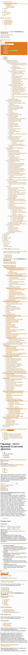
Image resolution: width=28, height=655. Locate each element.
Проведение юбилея (11, 348)
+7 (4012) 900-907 (7, 257)
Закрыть (5, 56)
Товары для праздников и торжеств (12, 251)
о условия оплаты (7, 558)
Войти (5, 10)
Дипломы (8, 312)
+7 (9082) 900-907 (7, 255)
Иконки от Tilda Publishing (7, 644)
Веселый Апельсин (15, 248)
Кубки (7, 311)
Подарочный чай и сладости (13, 366)
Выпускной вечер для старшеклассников (16, 353)
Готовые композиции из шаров (13, 379)
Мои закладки (6, 624)
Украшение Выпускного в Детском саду (16, 376)
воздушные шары (22, 580)
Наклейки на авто (10, 422)
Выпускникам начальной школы (17, 71)
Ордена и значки (10, 310)
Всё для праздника (5, 31)
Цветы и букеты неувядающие (13, 363)
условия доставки (16, 554)
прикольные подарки (12, 252)
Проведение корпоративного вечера (15, 349)
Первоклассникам (10, 299)
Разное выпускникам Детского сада (18, 298)
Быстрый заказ (4, 488)
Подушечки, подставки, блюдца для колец (16, 333)
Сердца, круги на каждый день (13, 385)
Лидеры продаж (10, 5)
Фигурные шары (10, 388)
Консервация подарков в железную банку (16, 371)
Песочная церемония (11, 331)
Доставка (5, 47)
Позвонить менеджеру (6, 575)
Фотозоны (8, 351)
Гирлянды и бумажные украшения (17, 208)
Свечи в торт (9, 397)
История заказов (7, 625)
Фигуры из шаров (10, 420)
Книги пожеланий (10, 325)
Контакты (5, 53)
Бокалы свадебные (10, 316)
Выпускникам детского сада (16, 85)
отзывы (5, 568)
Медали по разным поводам (13, 307)
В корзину (3, 487)
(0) (4, 15)
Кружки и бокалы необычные (13, 358)
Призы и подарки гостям (12, 334)
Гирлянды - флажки (14, 406)
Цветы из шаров (10, 374)
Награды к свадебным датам (13, 308)
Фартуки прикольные (11, 362)
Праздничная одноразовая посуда (17, 216)
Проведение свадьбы (11, 346)
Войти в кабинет (7, 623)
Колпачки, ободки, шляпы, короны (14, 416)
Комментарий (4, 529)
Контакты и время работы (7, 34)
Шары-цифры (9, 389)
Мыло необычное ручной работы (14, 368)
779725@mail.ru (7, 24)
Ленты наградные (10, 314)
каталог (6, 563)
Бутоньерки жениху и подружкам (14, 319)
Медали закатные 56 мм (12, 302)
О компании (6, 46)
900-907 (7, 20)
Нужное (8, 328)
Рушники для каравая (11, 336)
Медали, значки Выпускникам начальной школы (16, 282)
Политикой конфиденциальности (17, 531)
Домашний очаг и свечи (12, 322)
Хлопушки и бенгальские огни (14, 399)
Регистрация (7, 39)
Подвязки (8, 332)
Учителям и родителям (14, 286)
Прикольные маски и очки (12, 414)
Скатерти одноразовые (14, 409)
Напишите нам (4, 490)
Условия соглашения (8, 609)
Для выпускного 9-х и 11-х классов (17, 273)
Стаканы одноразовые (14, 411)
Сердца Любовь (10, 387)
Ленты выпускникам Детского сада (18, 297)
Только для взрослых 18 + (12, 361)
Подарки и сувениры (11, 367)
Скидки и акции (10, 7)
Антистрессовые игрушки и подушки (15, 370)
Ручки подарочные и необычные (14, 365)
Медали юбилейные (11, 306)
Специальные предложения (10, 3)
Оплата (5, 49)
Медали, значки (13, 272)
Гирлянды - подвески (14, 403)
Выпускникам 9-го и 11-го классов (17, 63)
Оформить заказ (4, 574)
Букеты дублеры (10, 318)
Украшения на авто (14, 139)
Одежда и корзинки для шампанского (15, 329)
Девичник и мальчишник (12, 320)
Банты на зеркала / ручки (15, 338)
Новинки (8, 4)
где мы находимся (13, 550)
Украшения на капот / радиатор (17, 340)
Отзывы (5, 8)
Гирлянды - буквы (13, 401)
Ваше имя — (4, 526)
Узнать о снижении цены (7, 485)
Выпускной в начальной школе (14, 354)
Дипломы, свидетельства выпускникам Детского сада (16, 292)
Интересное (9, 357)
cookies (16, 642)
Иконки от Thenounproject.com (10, 645)
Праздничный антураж (12, 350)
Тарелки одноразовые (14, 412)
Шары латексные (10, 380)
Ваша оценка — (4, 523)
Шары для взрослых (11, 383)
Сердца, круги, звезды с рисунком (14, 384)
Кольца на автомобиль (14, 341)
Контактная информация (9, 263)
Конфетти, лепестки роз (12, 327)
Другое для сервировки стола (16, 413)
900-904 (7, 21)
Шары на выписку (10, 421)
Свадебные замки (10, 324)
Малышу (8, 418)
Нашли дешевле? (5, 486)
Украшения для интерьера (12, 424)
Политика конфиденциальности (11, 612)
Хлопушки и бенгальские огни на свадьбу (16, 342)
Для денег (8, 323)
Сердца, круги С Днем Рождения (14, 382)
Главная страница (7, 1)
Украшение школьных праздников (14, 375)
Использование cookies (9, 610)
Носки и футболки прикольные (14, 359)
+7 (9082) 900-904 (7, 256)
